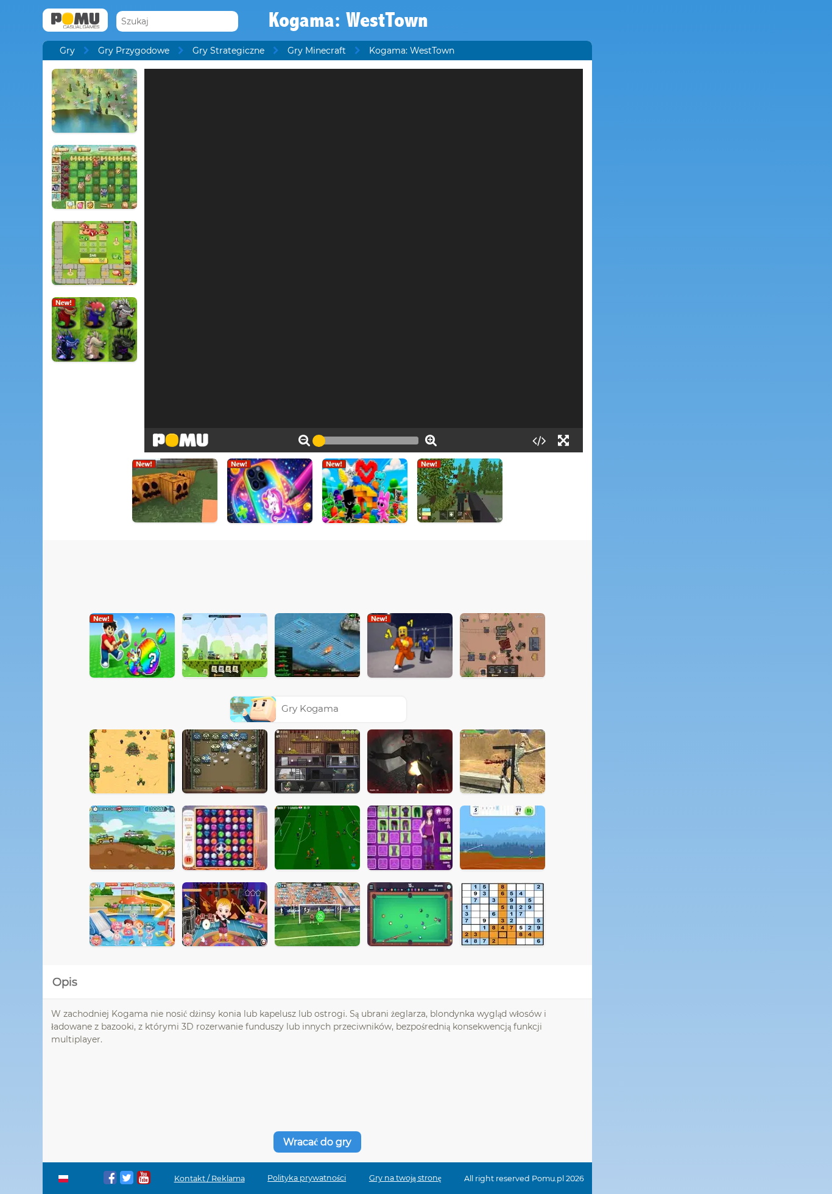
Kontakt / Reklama (209, 1178)
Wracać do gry (317, 1142)
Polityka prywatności (306, 1177)
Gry (67, 50)
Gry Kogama (310, 708)
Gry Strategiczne (228, 50)
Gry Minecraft (316, 50)
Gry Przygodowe (133, 50)
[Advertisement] (317, 573)
